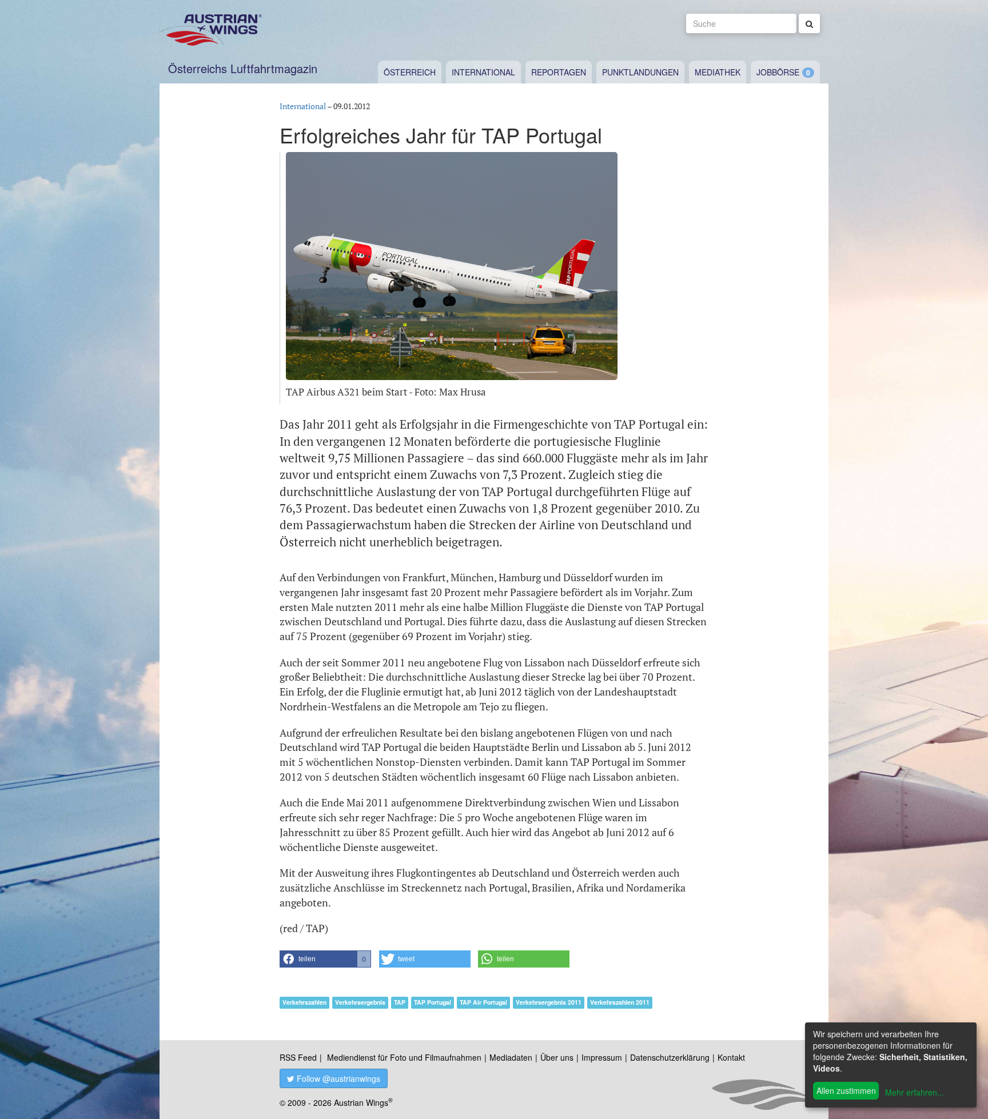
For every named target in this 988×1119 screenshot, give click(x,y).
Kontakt (731, 1057)
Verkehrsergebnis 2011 (548, 1002)
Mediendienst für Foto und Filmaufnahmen (404, 1057)
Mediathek (717, 72)
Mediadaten (510, 1057)
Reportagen (558, 72)
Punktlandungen (640, 72)
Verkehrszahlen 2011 (620, 1002)
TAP (399, 1002)
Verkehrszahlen (304, 1002)
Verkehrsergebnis (360, 1002)
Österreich (410, 72)
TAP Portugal (432, 1002)
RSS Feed (298, 1057)
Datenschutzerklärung (670, 1057)
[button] (325, 959)
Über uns (556, 1057)
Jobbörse (777, 72)
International (483, 72)
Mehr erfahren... (914, 1092)
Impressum (601, 1057)
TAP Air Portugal (483, 1002)
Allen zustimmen (846, 1090)
